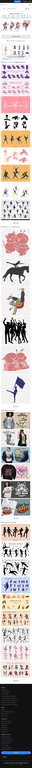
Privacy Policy (5, 714)
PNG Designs (4, 694)
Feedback (4, 731)
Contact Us (4, 729)
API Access (4, 727)
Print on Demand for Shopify (9, 704)
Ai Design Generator (7, 739)
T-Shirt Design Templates (8, 696)
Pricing (3, 710)
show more (5, 59)
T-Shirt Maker (5, 745)
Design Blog (4, 690)
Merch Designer (5, 737)
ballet (9, 16)
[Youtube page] (18, 764)
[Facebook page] (14, 764)
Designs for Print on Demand (9, 700)
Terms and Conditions (7, 712)
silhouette (23, 16)
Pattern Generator (6, 749)
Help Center (4, 716)
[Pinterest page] (16, 764)
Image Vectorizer (6, 743)
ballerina (4, 16)
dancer (13, 16)
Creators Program (6, 721)
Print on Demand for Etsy (8, 702)
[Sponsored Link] (7, 50)
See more (16, 223)
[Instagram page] (11, 764)
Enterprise (4, 725)
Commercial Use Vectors (8, 698)
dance (18, 16)
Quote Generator (6, 747)
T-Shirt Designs (5, 692)
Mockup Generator (6, 741)
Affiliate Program (6, 723)
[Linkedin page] (21, 764)
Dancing (10, 227)
